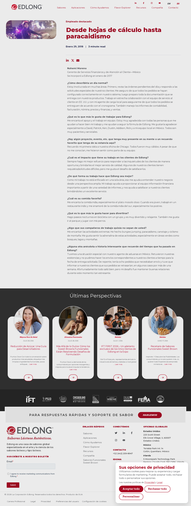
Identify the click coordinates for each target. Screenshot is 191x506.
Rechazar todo (157, 488)
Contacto (173, 7)
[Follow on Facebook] (144, 3)
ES (178, 4)
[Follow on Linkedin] (135, 3)
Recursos (141, 7)
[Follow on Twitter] (127, 3)
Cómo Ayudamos (99, 7)
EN (168, 4)
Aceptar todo (131, 488)
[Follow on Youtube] (160, 3)
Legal (159, 482)
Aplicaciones (78, 7)
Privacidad (149, 482)
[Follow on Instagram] (152, 3)
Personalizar (131, 496)
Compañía (157, 7)
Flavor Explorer (122, 7)
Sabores (61, 7)
